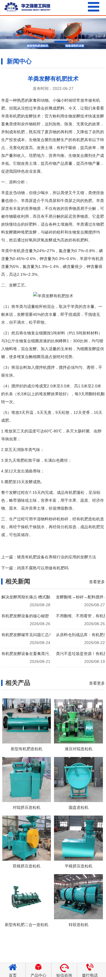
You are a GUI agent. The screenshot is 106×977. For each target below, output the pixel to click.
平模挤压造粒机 (78, 866)
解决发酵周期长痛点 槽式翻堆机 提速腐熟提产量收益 (48, 597)
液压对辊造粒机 (78, 749)
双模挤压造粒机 (26, 866)
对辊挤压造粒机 (26, 807)
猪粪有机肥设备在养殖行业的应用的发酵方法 (56, 557)
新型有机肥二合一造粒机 (26, 924)
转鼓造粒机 (78, 924)
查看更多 (97, 581)
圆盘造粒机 (78, 807)
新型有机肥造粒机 (26, 749)
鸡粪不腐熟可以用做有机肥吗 (42, 568)
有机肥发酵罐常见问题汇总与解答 (31, 634)
